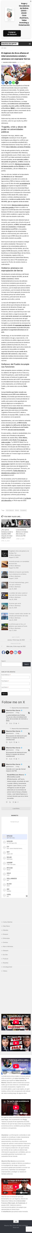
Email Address (5, 675)
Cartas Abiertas (7, 922)
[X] (6, 82)
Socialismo (23, 510)
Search (3, 661)
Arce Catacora (10, 510)
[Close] (31, 1)
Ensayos (5, 934)
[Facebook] (3, 82)
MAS (12, 108)
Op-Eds (3, 48)
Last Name (5, 687)
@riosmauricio (10, 712)
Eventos (5, 942)
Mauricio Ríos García (9, 62)
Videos (5, 971)
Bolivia (17, 510)
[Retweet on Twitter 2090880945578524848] (10, 802)
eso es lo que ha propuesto (16, 429)
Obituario (5, 950)
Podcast (5, 959)
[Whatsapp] (13, 82)
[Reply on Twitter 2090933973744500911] (7, 759)
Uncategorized (7, 967)
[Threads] (16, 82)
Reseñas (5, 963)
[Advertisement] (16, 993)
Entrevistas (6, 938)
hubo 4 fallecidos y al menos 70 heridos (18, 147)
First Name (5, 681)
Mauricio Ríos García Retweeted (20, 707)
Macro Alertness (8, 946)
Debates (5, 930)
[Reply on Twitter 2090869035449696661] (7, 742)
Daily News (6, 926)
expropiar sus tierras (22, 325)
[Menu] (30, 43)
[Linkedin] (10, 82)
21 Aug (17, 712)
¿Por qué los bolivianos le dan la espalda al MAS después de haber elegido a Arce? (7, 534)
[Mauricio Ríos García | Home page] (12, 43)
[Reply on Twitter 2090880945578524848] (7, 802)
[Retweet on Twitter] (10, 707)
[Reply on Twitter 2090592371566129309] (7, 723)
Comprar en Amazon (12, 33)
